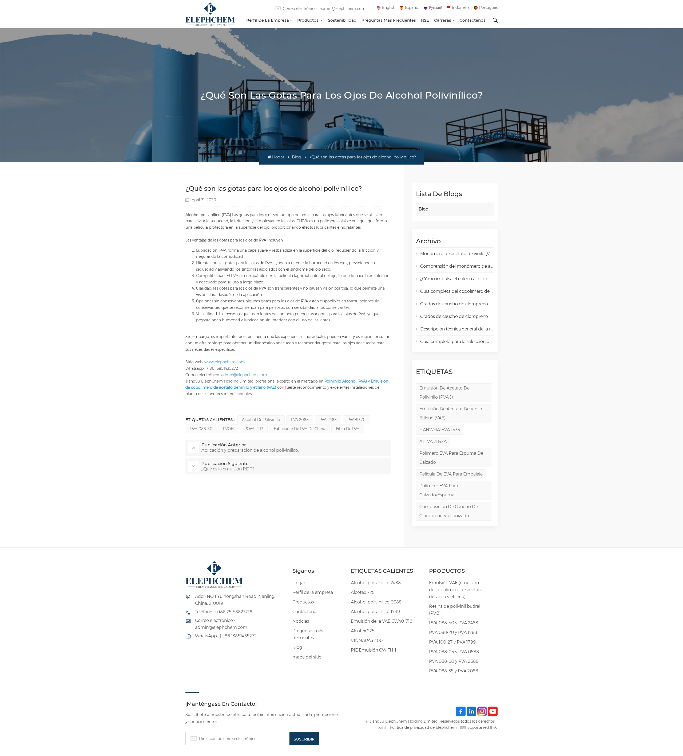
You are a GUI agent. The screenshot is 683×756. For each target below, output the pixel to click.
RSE (425, 20)
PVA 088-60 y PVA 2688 (453, 661)
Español (412, 7)
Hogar (278, 156)
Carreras (442, 20)
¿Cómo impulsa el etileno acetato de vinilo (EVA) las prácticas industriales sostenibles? (457, 278)
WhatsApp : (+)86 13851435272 (226, 635)
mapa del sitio (306, 657)
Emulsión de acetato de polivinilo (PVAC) (444, 392)
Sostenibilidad (342, 20)
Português (488, 7)
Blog (296, 156)
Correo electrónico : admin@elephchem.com (324, 8)
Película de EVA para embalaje (451, 474)
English (388, 7)
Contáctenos (472, 20)
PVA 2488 (328, 419)
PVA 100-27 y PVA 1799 (452, 642)
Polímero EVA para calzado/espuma (438, 490)
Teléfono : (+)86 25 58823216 (223, 611)
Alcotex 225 (363, 630)
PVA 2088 (300, 419)
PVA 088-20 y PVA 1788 (453, 632)
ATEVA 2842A (433, 441)
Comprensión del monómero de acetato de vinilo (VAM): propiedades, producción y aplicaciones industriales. (457, 266)
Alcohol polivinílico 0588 (376, 602)
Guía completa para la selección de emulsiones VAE (457, 341)
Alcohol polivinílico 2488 (376, 582)
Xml (382, 727)
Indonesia (461, 7)
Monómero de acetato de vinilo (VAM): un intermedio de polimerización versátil (457, 253)
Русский (435, 7)
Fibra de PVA (347, 428)
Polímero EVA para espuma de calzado (451, 458)
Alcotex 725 (363, 592)
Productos (308, 20)
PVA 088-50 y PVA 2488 (453, 622)
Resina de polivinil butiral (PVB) (454, 610)
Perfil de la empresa (267, 20)
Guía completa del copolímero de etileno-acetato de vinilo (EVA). (457, 291)
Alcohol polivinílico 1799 (375, 611)
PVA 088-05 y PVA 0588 (454, 651)
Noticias (300, 621)
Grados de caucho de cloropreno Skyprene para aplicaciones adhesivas (457, 303)
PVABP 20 (356, 419)
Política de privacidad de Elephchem (423, 727)
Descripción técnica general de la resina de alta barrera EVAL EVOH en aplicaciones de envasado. (457, 329)
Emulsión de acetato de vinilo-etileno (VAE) (451, 413)
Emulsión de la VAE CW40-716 (381, 621)
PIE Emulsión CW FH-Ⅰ (373, 650)
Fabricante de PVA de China (299, 428)
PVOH (228, 428)
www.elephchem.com (224, 362)
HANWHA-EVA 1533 (439, 429)
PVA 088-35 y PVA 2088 (453, 670)
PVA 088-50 (201, 428)
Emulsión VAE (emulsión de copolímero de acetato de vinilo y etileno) (455, 589)
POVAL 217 (253, 428)
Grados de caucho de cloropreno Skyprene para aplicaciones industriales (457, 316)
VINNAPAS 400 (367, 640)
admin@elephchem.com (244, 374)
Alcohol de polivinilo (261, 419)
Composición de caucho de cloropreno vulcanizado (448, 511)
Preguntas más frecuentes (389, 20)
